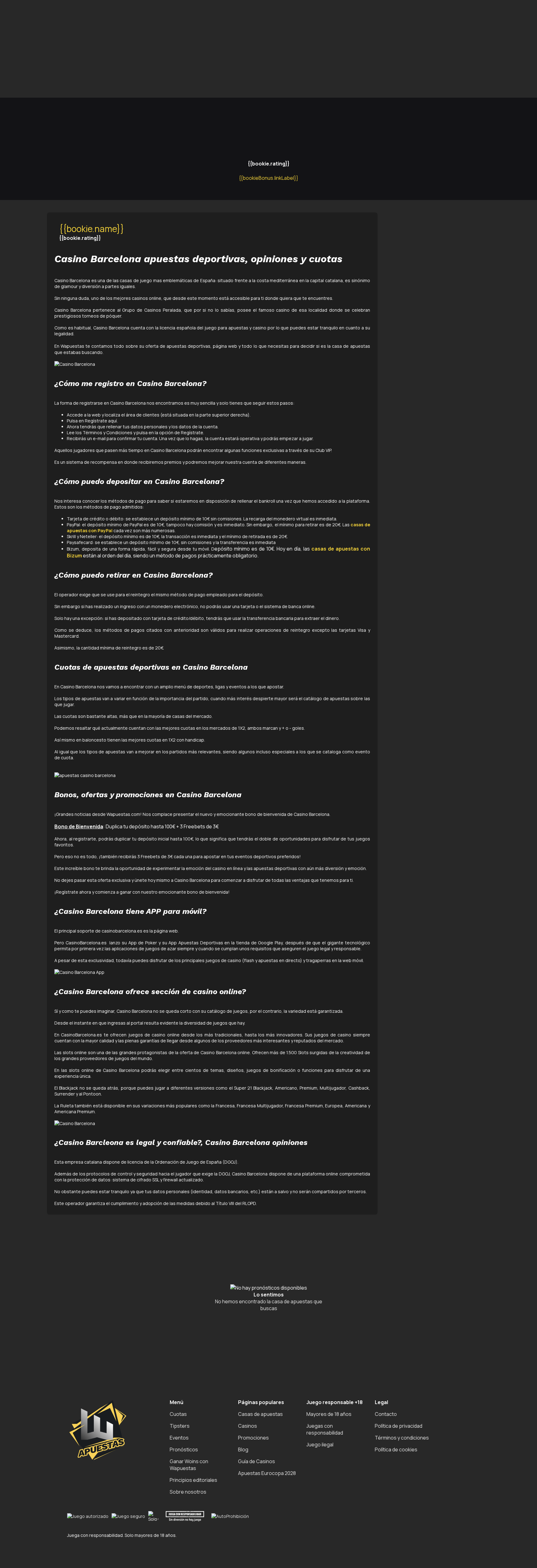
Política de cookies (396, 1449)
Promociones (253, 1437)
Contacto (386, 1414)
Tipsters (180, 1425)
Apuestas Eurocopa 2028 (267, 1473)
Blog (243, 1449)
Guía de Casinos (256, 1461)
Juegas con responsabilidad (324, 1429)
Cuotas (178, 1414)
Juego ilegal (319, 1444)
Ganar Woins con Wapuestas (189, 1465)
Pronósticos (184, 1449)
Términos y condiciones (402, 1437)
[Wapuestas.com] (31, 71)
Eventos (179, 1437)
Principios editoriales (193, 1480)
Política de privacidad (398, 1425)
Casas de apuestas (260, 1414)
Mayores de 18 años (328, 1414)
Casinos (247, 1425)
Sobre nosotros (188, 1491)
